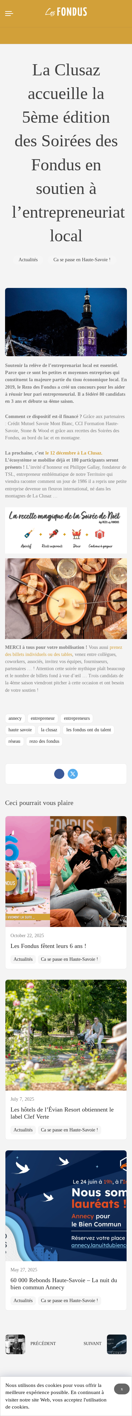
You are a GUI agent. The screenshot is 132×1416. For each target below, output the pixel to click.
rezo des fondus (44, 741)
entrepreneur (43, 718)
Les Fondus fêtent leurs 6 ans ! (48, 946)
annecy (15, 718)
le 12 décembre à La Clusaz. (74, 453)
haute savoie (20, 729)
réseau (14, 741)
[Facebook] (59, 774)
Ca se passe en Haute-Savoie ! (82, 259)
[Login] (99, 36)
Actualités (28, 259)
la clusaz (49, 729)
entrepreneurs (77, 718)
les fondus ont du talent (88, 729)
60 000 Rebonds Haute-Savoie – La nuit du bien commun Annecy (63, 1284)
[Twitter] (73, 774)
